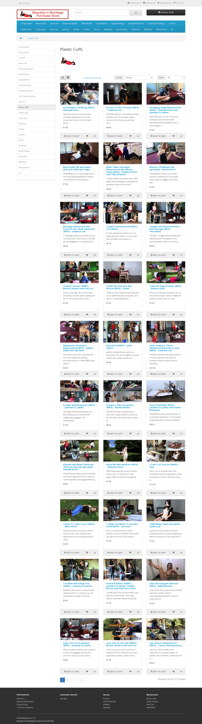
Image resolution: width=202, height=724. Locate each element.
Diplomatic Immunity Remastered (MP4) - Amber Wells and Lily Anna (78, 348)
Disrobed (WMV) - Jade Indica (119, 346)
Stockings (108, 29)
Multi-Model (87, 23)
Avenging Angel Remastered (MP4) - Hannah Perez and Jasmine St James (165, 110)
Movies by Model (70, 23)
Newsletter (151, 707)
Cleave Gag (40, 29)
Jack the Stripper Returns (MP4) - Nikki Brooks (164, 584)
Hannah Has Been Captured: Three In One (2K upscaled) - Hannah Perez (78, 467)
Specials (106, 707)
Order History (152, 701)
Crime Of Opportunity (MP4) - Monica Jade (165, 287)
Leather (87, 29)
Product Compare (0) (92, 78)
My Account (151, 698)
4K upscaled (41, 23)
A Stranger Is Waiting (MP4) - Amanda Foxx (79, 108)
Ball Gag (65, 29)
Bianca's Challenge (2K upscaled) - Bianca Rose (163, 168)
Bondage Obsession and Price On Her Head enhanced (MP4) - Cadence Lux (78, 229)
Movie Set (55, 23)
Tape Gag (54, 29)
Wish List (150, 704)
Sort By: (119, 77)
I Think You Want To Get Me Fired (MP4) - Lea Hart (122, 525)
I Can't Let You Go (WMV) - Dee (164, 465)
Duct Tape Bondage (156, 23)
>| (82, 680)
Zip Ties (172, 23)
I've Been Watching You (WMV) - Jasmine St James (77, 584)
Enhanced (136, 29)
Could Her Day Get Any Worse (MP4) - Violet (119, 287)
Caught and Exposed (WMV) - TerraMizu (122, 227)
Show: (161, 77)
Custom (22, 58)
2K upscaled (26, 23)
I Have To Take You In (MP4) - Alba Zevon (78, 525)
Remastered (161, 29)
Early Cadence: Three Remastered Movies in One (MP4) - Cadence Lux (164, 348)
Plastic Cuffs (26, 29)
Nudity (76, 29)
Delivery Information (25, 701)
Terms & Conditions (25, 707)
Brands (106, 698)
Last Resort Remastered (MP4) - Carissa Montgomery (166, 644)
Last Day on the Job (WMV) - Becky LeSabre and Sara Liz (122, 644)
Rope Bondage (118, 23)
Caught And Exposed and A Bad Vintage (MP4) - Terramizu (164, 229)
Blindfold (148, 29)
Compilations (101, 23)
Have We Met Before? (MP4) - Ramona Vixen (122, 465)
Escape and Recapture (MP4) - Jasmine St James (79, 406)
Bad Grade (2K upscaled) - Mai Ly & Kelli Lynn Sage (77, 168)
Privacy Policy (22, 704)
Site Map (63, 698)
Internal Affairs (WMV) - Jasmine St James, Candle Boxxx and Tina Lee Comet (121, 586)
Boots (96, 29)
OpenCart (31, 718)
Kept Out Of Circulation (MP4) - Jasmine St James (77, 644)
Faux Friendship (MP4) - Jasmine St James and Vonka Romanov (165, 407)
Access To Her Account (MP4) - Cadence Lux (122, 108)
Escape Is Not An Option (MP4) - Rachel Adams (119, 406)
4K (172, 29)
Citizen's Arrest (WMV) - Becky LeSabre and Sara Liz (78, 287)
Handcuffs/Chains (136, 23)
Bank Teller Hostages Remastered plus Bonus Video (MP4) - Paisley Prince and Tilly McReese (121, 171)
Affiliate (106, 704)
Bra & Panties (121, 29)
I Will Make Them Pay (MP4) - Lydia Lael (165, 525)
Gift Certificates (109, 701)
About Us (21, 698)
